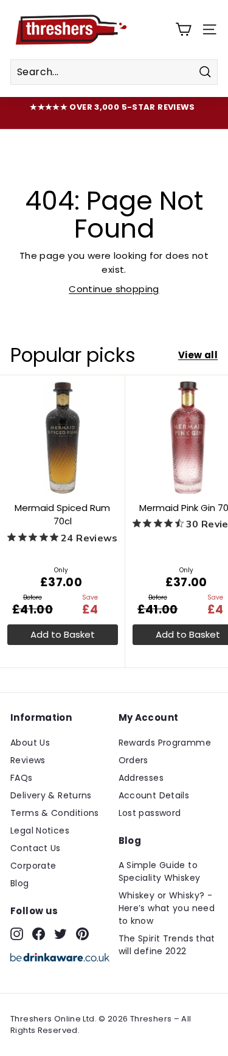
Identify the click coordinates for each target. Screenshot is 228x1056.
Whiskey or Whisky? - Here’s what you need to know (167, 908)
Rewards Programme (165, 743)
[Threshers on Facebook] (38, 933)
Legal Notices (39, 830)
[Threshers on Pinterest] (82, 933)
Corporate (33, 866)
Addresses (141, 778)
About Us (30, 743)
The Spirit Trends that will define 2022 (167, 944)
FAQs (21, 778)
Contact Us (35, 848)
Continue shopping (114, 288)
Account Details (154, 795)
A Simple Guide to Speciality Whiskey (160, 871)
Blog (19, 883)
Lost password (150, 813)
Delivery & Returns (51, 795)
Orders (133, 760)
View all (198, 355)
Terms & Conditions (54, 813)
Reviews (28, 760)
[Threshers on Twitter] (60, 933)
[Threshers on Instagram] (16, 933)
